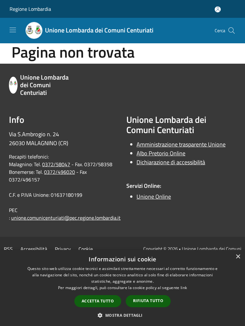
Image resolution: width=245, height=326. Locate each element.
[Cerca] (231, 30)
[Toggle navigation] (13, 30)
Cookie (85, 249)
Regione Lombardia (30, 9)
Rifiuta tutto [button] (148, 300)
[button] (122, 315)
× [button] (237, 256)
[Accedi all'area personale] (217, 9)
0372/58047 (56, 164)
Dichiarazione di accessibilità (171, 162)
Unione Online (154, 196)
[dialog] (122, 288)
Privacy (63, 249)
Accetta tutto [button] (98, 301)
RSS (8, 249)
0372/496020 (59, 172)
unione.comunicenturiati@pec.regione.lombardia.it (66, 218)
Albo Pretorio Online (161, 153)
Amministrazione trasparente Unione (181, 144)
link (184, 287)
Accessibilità (33, 249)
